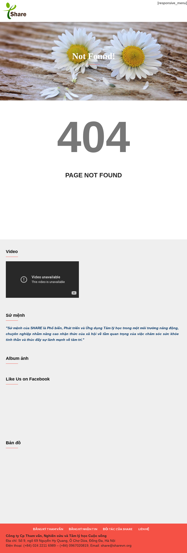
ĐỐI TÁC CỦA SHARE (117, 529)
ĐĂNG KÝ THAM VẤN (48, 529)
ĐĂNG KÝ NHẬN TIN (83, 529)
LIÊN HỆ (143, 529)
